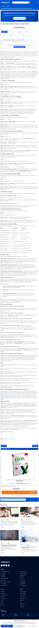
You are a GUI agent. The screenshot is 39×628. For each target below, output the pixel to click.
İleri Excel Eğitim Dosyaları (5, 582)
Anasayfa (2, 6)
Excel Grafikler (22, 583)
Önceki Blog (4, 445)
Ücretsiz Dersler (22, 571)
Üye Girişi (2, 605)
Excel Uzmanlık (22, 582)
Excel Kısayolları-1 (4, 583)
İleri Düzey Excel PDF (4, 578)
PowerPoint (22, 576)
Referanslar (22, 600)
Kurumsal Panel (3, 598)
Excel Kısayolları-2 (4, 585)
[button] (29, 2)
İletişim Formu (22, 605)
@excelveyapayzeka (10, 409)
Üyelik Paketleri (3, 593)
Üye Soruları (3, 596)
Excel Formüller (22, 580)
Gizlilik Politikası (22, 591)
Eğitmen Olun (22, 603)
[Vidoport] (5, 3)
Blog (7, 6)
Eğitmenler (2, 600)
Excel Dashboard (23, 585)
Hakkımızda (3, 591)
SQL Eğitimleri (3, 575)
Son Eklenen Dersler (23, 573)
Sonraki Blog (35, 445)
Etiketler (2, 603)
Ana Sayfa (22, 607)
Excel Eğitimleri (3, 573)
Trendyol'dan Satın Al (32, 492)
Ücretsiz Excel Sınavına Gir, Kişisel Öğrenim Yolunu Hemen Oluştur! (13, 499)
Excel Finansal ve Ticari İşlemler (24, 398)
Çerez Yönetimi (22, 596)
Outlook (21, 578)
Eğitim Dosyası (3, 580)
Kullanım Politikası (23, 593)
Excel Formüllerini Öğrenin (19, 46)
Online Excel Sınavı (23, 598)
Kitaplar (2, 601)
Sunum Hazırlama (23, 575)
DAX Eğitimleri (3, 576)
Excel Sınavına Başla (19, 18)
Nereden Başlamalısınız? (5, 571)
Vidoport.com (3, 412)
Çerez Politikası (22, 594)
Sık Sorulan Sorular (4, 594)
